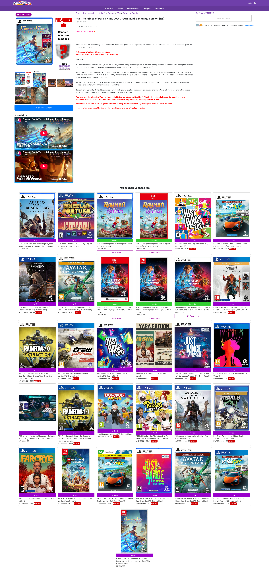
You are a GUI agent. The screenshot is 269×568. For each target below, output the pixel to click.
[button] (255, 3)
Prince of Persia (130, 13)
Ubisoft (101, 13)
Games (120, 9)
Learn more (249, 25)
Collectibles (108, 9)
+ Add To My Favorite (86, 31)
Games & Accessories (86, 13)
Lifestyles (147, 9)
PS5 (119, 13)
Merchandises (133, 9)
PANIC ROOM (160, 9)
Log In (249, 3)
